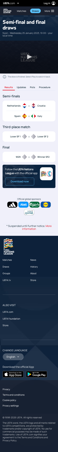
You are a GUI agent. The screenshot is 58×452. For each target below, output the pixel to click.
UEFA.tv (7, 280)
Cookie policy (9, 400)
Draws (6, 266)
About (33, 273)
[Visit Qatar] (29, 212)
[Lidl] (45, 204)
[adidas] (12, 204)
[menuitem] (22, 10)
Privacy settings (11, 405)
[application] (29, 57)
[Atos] (23, 204)
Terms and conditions (13, 394)
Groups (6, 273)
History (34, 266)
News (33, 259)
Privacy (6, 389)
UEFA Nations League (7, 11)
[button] (49, 10)
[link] (21, 10)
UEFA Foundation (11, 318)
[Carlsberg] (34, 204)
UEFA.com (8, 311)
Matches (7, 259)
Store (33, 280)
